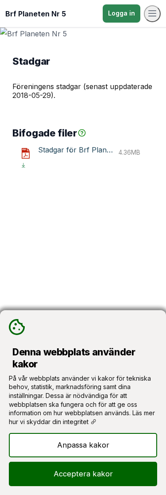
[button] (82, 133)
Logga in (121, 13)
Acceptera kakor (83, 473)
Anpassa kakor (83, 444)
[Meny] (152, 13)
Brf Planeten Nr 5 (35, 13)
